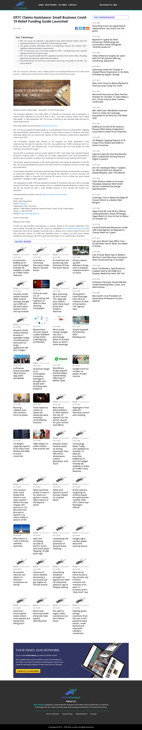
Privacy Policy (67, 714)
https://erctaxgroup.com (29, 213)
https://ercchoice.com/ (48, 126)
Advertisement (81, 714)
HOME (40, 5)
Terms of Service (52, 714)
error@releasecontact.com (75, 228)
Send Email (22, 203)
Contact (93, 714)
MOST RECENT (51, 5)
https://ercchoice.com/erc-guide (54, 194)
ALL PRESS (63, 5)
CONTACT (72, 5)
